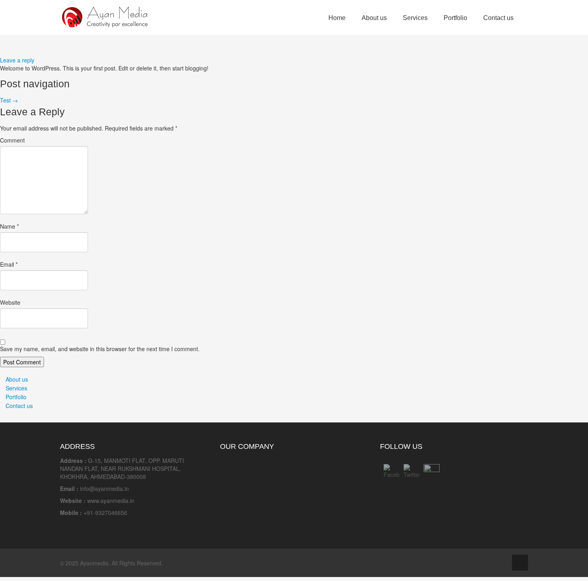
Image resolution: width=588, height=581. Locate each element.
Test (9, 100)
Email (9, 264)
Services (415, 17)
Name (9, 226)
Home (337, 17)
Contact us (498, 17)
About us (374, 17)
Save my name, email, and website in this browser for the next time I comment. (100, 349)
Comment (12, 140)
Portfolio (455, 17)
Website (10, 302)
